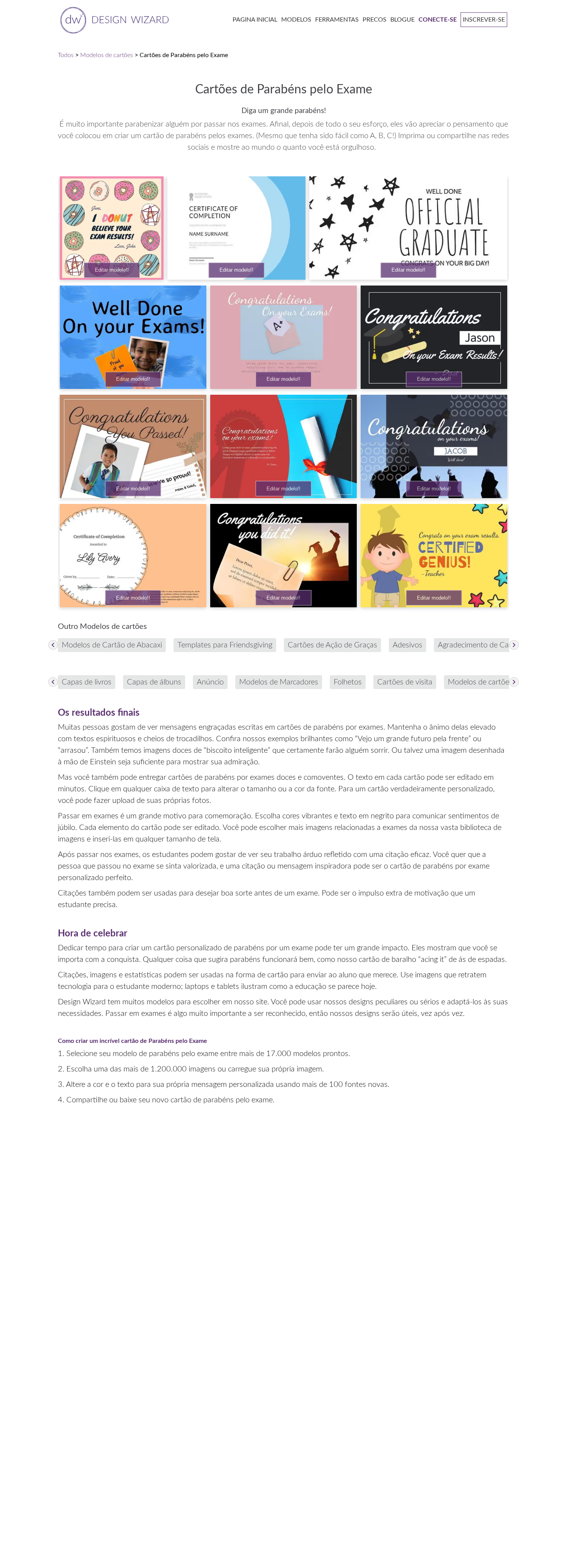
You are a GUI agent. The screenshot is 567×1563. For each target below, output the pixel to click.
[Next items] (514, 645)
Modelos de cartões (106, 55)
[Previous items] (53, 645)
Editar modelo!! (112, 270)
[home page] (113, 19)
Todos (66, 55)
